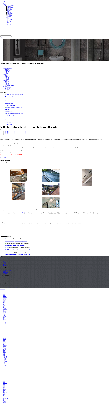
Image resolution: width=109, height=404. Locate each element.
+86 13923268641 (10, 279)
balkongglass (94, 218)
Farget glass (9, 8)
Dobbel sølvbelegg (10, 25)
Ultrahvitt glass (10, 7)
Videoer (6, 30)
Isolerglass (7, 11)
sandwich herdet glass (23, 212)
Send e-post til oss (3, 157)
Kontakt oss (5, 34)
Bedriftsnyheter (8, 28)
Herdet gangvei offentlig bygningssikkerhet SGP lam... (17, 254)
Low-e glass (7, 23)
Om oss (4, 264)
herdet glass (17, 212)
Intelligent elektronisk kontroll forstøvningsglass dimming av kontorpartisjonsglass (19, 230)
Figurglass (9, 10)
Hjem (4, 3)
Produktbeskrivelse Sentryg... (10, 105)
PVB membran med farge (11, 22)
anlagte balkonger (25, 210)
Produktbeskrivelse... (8, 111)
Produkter (4, 4)
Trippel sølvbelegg (10, 26)
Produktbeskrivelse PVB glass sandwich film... (13, 98)
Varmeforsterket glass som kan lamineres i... (15, 245)
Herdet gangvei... (9, 103)
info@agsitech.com (10, 280)
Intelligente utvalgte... (10, 115)
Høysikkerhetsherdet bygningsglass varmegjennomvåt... (18, 249)
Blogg (6, 29)
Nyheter (4, 27)
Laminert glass (7, 17)
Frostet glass (9, 9)
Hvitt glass (9, 6)
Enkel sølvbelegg (10, 24)
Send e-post (2, 289)
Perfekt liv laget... (9, 122)
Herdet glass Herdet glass (9, 5)
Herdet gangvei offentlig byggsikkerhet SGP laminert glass (13, 231)
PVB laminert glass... (10, 96)
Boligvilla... (7, 109)
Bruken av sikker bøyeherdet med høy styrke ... (16, 241)
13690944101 (9, 283)
